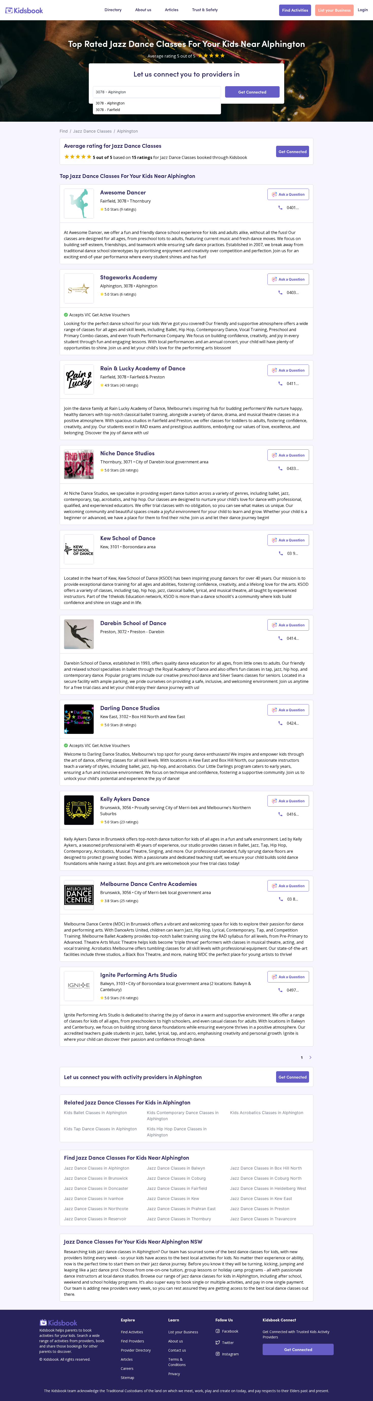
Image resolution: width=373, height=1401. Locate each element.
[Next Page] (311, 1057)
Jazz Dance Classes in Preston (259, 1208)
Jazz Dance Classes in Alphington (96, 1168)
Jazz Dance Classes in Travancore (263, 1218)
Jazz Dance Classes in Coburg (176, 1178)
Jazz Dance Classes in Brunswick (96, 1178)
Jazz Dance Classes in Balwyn (176, 1168)
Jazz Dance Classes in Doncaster (96, 1188)
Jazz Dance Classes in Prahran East (181, 1208)
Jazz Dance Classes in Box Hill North (266, 1168)
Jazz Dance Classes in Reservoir (95, 1218)
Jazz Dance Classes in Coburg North (265, 1178)
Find (64, 131)
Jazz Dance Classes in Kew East (261, 1198)
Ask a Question (292, 194)
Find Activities (295, 10)
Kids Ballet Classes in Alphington (95, 1112)
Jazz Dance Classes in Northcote (96, 1208)
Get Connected (252, 92)
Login (363, 10)
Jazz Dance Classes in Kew (173, 1198)
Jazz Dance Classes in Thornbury (179, 1218)
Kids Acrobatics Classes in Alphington (266, 1112)
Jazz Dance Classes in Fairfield (177, 1188)
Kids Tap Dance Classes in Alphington (100, 1128)
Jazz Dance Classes (92, 131)
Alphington (127, 131)
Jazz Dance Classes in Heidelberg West (268, 1188)
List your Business (334, 10)
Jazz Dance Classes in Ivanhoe (93, 1198)
